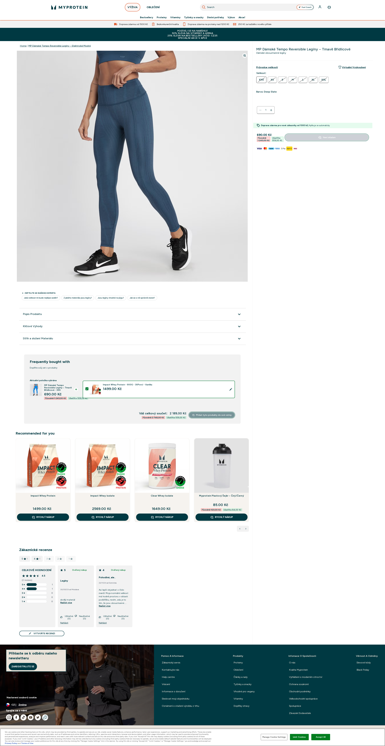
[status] (266, 110)
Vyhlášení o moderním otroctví (305, 677)
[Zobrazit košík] (329, 7)
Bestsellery (146, 17)
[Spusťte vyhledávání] (204, 7)
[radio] (261, 79)
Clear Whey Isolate (162, 495)
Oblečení (238, 670)
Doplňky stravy (241, 706)
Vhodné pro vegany (244, 691)
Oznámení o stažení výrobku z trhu (180, 706)
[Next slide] (248, 486)
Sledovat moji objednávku (175, 698)
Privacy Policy (11, 743)
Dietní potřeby (215, 17)
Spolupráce (295, 706)
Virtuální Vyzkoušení (354, 67)
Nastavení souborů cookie (22, 697)
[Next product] (246, 529)
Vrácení (166, 684)
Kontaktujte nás (170, 670)
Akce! (242, 17)
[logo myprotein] (69, 7)
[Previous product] (240, 529)
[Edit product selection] (230, 389)
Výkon (231, 17)
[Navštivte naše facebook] (16, 717)
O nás (292, 662)
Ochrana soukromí (299, 684)
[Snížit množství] (260, 110)
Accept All (321, 737)
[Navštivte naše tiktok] (23, 717)
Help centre (168, 677)
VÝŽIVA (133, 7)
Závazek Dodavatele (300, 713)
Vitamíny (175, 17)
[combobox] (257, 7)
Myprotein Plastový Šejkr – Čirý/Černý (221, 495)
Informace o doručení (173, 691)
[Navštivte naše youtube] (31, 717)
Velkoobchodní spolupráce (303, 698)
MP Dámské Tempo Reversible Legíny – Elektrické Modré (59, 46)
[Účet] (320, 7)
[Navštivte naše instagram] (9, 717)
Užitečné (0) (69, 617)
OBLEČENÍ (153, 7)
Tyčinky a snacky (193, 17)
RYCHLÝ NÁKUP (45, 517)
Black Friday (363, 670)
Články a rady (241, 677)
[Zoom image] (244, 55)
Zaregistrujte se (22, 666)
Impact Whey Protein (43, 495)
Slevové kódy (364, 662)
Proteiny (162, 17)
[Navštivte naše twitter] (38, 717)
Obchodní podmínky (300, 691)
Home (23, 46)
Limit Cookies (299, 737)
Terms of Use (27, 743)
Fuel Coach (306, 7)
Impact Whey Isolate (102, 495)
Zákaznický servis (171, 662)
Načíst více (66, 602)
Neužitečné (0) (84, 617)
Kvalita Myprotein (298, 670)
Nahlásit (64, 623)
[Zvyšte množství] (271, 110)
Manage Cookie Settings (274, 737)
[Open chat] (45, 717)
